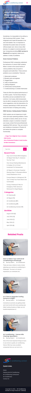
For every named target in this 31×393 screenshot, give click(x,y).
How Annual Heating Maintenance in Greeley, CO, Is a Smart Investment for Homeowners (16, 165)
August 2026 (10, 213)
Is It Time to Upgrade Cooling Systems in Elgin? (13, 297)
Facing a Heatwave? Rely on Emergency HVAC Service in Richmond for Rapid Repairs (15, 187)
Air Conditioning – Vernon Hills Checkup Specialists (13, 335)
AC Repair (9, 198)
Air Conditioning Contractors (11, 374)
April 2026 (9, 225)
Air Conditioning (11, 204)
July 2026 (9, 216)
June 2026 (10, 219)
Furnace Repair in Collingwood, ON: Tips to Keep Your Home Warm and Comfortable (17, 179)
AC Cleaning (10, 195)
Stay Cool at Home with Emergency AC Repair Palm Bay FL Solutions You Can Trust (17, 158)
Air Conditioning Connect (14, 207)
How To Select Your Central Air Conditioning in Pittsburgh (13, 259)
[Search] (25, 149)
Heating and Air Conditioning (11, 372)
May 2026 (9, 222)
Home (4, 370)
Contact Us (6, 379)
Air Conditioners (11, 201)
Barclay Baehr (10, 20)
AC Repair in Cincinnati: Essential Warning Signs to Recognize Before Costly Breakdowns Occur (17, 172)
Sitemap (23, 390)
